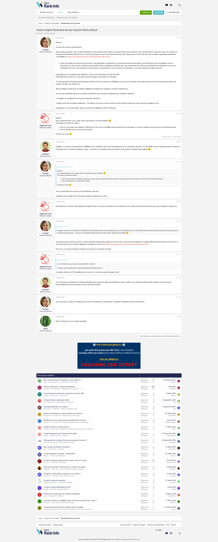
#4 (179, 161)
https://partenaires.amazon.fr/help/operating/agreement (89, 57)
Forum (60, 12)
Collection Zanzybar (50, 482)
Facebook (65, 435)
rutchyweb (47, 509)
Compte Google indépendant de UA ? (57, 487)
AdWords (61, 496)
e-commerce (63, 395)
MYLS (45, 442)
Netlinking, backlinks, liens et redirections (76, 422)
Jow (174, 402)
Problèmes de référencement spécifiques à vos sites (76, 429)
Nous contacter (125, 525)
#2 (179, 113)
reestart (173, 395)
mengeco (47, 476)
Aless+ (46, 456)
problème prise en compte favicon (56, 427)
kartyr (174, 429)
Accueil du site (46, 12)
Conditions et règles (138, 525)
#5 (179, 201)
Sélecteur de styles (45, 525)
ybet (174, 409)
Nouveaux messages (46, 17)
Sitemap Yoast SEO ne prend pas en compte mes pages (64, 467)
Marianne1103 (171, 462)
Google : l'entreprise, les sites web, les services (77, 509)
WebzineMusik (171, 435)
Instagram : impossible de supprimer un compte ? (62, 474)
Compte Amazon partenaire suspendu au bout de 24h (64, 393)
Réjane (46, 435)
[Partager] (176, 38)
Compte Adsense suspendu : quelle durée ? (60, 454)
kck (45, 402)
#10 (179, 316)
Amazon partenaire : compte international (59, 387)
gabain (46, 395)
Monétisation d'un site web (68, 382)
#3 (179, 142)
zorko (45, 496)
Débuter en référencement (69, 409)
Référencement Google (66, 442)
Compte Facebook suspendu (54, 480)
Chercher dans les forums (66, 17)
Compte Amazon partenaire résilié (56, 400)
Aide (167, 525)
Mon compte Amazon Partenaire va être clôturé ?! (62, 380)
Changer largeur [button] (58, 525)
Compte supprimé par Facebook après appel (60, 433)
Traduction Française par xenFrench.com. (127, 539)
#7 (179, 254)
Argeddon (47, 469)
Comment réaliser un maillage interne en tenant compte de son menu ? (70, 500)
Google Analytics (62, 489)
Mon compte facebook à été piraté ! (57, 447)
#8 (179, 278)
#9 (179, 297)
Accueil (173, 525)
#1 (179, 38)
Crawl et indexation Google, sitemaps (71, 469)
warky (45, 382)
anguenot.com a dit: (63, 167)
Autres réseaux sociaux (67, 476)
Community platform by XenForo (96, 539)
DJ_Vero (46, 462)
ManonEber (172, 449)
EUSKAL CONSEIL (170, 422)
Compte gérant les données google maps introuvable (63, 507)
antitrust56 (47, 409)
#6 (179, 221)
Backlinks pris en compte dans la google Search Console (65, 420)
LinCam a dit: (61, 260)
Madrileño (173, 442)
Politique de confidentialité (155, 525)
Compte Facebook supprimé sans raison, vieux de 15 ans (65, 460)
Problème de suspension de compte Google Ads (62, 494)
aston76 (173, 482)
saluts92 (173, 382)
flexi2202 (46, 502)
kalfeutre (46, 429)
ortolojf (46, 489)
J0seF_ (173, 509)
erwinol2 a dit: (61, 227)
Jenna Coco (47, 422)
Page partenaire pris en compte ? (56, 407)
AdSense (62, 456)
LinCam (40, 33)
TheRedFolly (172, 496)
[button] (81, 12)
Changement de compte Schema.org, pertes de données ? (65, 440)
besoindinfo (47, 415)
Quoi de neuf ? (73, 12)
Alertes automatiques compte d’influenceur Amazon (63, 413)
